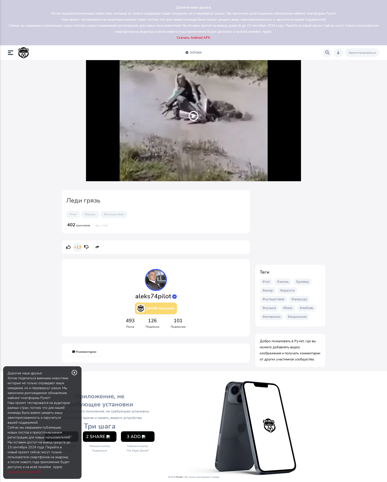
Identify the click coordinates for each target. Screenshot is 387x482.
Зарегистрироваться (362, 53)
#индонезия (297, 316)
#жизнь (90, 214)
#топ (73, 214)
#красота (287, 290)
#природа (299, 299)
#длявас (302, 281)
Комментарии (85, 352)
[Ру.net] (23, 52)
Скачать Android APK (24, 472)
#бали (287, 308)
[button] (12, 52)
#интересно (271, 316)
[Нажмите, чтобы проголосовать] (68, 247)
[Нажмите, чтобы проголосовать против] (86, 247)
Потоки (195, 53)
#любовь (307, 308)
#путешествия (114, 214)
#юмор (267, 290)
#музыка (269, 308)
